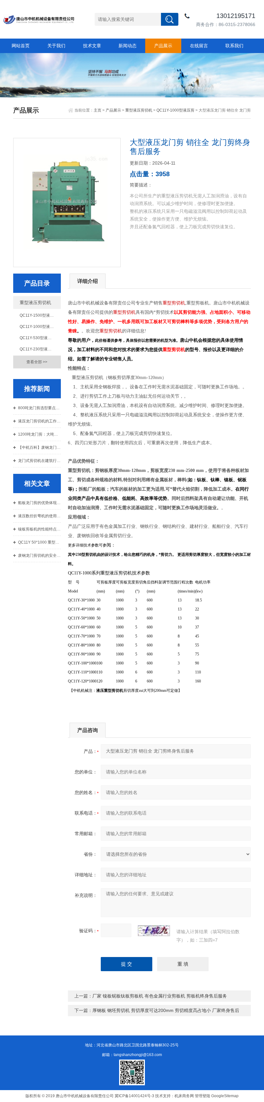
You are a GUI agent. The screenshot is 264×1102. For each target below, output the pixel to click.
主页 (97, 110)
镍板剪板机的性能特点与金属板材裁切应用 (39, 529)
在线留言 (199, 45)
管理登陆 (202, 1096)
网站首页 (21, 45)
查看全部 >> (36, 362)
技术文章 (92, 45)
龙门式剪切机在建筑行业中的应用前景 (39, 460)
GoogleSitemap (225, 1096)
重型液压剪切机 (138, 110)
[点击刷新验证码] (154, 930)
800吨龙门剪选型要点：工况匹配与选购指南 (39, 408)
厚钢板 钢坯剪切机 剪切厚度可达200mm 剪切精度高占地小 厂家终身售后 (165, 1010)
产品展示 (163, 45)
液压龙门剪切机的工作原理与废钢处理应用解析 (39, 421)
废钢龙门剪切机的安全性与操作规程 (39, 555)
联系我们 (234, 45)
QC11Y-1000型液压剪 (175, 110)
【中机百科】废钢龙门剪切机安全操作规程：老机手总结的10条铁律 (39, 447)
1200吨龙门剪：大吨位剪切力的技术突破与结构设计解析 (39, 434)
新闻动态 (127, 45)
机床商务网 (184, 1096)
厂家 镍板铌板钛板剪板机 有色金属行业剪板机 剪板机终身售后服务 (159, 995)
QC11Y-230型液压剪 (37, 349)
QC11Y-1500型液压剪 (39, 315)
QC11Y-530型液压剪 (37, 338)
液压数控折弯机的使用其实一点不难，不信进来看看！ (39, 516)
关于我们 (56, 45)
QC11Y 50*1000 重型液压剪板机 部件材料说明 (39, 542)
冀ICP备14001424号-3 (134, 1096)
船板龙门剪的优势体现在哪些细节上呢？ (39, 503)
